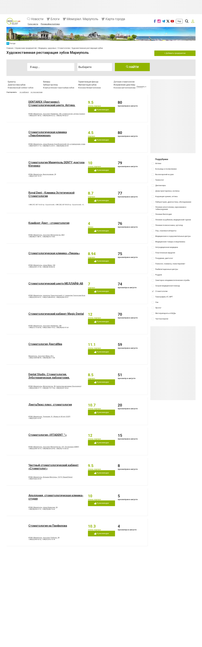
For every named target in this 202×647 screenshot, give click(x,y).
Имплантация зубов (87, 85)
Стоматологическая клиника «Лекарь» (54, 253)
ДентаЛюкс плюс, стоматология (50, 404)
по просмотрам (36, 92)
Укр (179, 21)
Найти (133, 67)
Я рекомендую (102, 110)
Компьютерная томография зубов (58, 88)
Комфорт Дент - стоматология (48, 223)
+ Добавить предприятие (175, 53)
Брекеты (12, 82)
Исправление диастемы (124, 85)
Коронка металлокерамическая (128, 88)
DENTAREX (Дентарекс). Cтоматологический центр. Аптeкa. (51, 103)
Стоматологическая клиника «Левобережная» (47, 133)
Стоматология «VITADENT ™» (47, 434)
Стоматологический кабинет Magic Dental (56, 313)
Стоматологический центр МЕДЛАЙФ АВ (55, 283)
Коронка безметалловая (89, 88)
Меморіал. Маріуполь (82, 19)
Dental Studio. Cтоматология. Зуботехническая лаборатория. (49, 376)
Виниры (46, 82)
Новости (37, 19)
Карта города (115, 19)
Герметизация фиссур (88, 82)
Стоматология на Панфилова (47, 525)
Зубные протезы (50, 85)
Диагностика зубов (16, 85)
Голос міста (33, 24)
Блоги (55, 19)
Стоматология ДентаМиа (45, 344)
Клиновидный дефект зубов (20, 88)
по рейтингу (24, 92)
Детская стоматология (124, 82)
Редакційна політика (50, 24)
